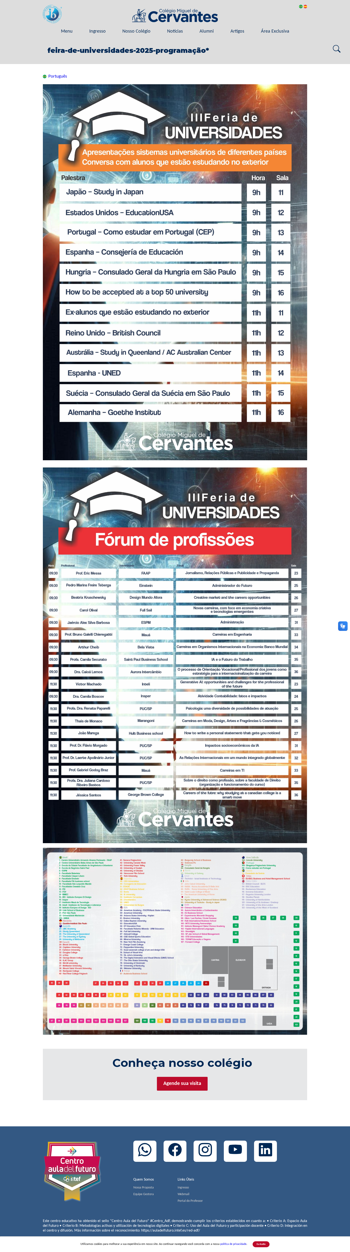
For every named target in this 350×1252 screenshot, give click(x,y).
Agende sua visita (182, 1083)
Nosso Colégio (136, 31)
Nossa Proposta (143, 1187)
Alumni (207, 31)
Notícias (175, 31)
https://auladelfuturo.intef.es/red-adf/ (170, 1230)
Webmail (183, 1194)
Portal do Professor (190, 1201)
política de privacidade (233, 1244)
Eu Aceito (261, 1244)
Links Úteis (186, 1180)
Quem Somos (143, 1180)
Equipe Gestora (143, 1194)
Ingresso (97, 31)
